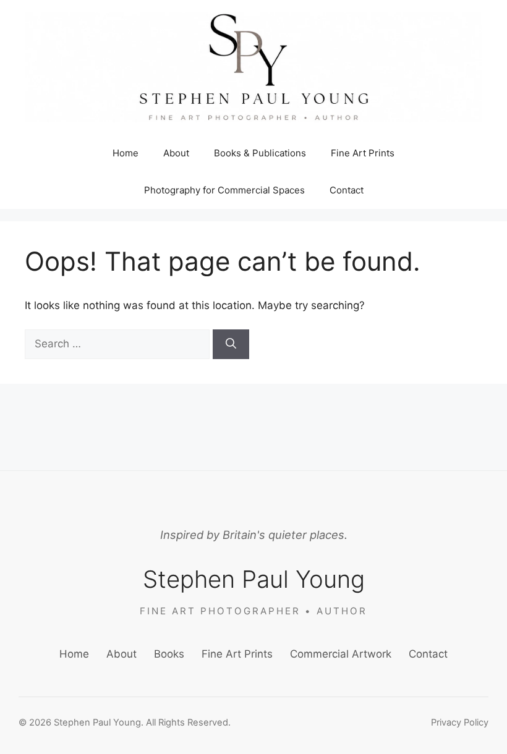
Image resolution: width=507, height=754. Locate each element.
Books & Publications (260, 153)
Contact (347, 190)
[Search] (231, 344)
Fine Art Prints (362, 153)
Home (125, 153)
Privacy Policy (459, 722)
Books (169, 654)
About (176, 153)
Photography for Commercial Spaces (224, 190)
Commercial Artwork (340, 654)
